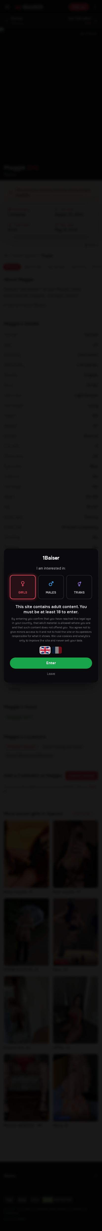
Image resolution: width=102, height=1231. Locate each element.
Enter (51, 663)
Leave (51, 674)
